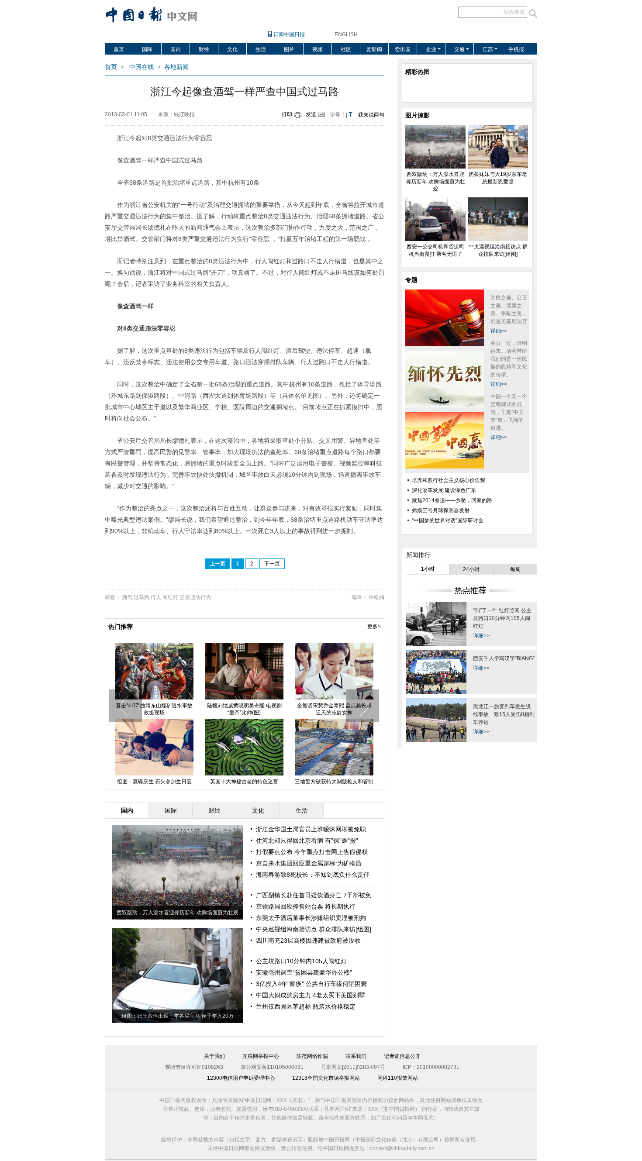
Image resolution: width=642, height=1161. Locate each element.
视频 (317, 49)
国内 (175, 49)
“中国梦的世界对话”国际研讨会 (447, 520)
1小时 (428, 569)
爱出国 (403, 49)
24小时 (471, 569)
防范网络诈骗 (312, 1056)
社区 (346, 49)
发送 (311, 114)
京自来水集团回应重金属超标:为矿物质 (309, 863)
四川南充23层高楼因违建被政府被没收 (308, 940)
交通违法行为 (195, 597)
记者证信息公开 (402, 1056)
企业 (431, 49)
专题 (411, 279)
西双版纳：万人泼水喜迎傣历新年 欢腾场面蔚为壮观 (177, 913)
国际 (147, 49)
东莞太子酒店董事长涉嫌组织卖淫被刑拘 (311, 917)
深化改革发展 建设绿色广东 (444, 490)
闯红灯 (170, 597)
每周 (515, 569)
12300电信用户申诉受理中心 (241, 1078)
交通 (459, 49)
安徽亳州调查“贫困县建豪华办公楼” (304, 972)
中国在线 (141, 67)
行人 (156, 597)
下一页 (272, 564)
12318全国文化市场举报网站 (326, 1078)
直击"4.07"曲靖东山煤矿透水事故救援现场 (154, 709)
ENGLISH (346, 34)
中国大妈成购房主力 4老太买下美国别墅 (310, 995)
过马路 (141, 597)
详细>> (498, 331)
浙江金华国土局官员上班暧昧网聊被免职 (311, 829)
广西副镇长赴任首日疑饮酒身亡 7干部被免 (313, 895)
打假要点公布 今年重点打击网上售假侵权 (312, 851)
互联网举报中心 (260, 1056)
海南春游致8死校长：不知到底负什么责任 (312, 874)
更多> (374, 627)
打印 (287, 114)
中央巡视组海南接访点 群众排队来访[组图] (313, 929)
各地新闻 (176, 67)
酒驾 (127, 597)
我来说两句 (371, 115)
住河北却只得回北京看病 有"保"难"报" (307, 840)
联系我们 (355, 1056)
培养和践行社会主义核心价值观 (448, 480)
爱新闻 (374, 49)
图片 (289, 49)
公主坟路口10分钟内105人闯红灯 (301, 961)
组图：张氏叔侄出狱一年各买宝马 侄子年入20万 (177, 1016)
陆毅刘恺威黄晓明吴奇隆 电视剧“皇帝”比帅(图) (244, 709)
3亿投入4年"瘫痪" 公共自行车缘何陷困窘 (311, 983)
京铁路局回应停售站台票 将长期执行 (306, 906)
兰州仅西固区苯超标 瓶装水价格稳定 (306, 1006)
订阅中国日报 (289, 34)
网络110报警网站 (397, 1078)
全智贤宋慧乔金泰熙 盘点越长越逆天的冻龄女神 (334, 709)
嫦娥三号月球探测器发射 (440, 510)
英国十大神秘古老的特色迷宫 (244, 782)
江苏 (488, 49)
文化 (232, 49)
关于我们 (214, 1056)
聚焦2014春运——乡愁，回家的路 (452, 500)
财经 (204, 49)
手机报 (516, 49)
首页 (119, 49)
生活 (260, 49)
